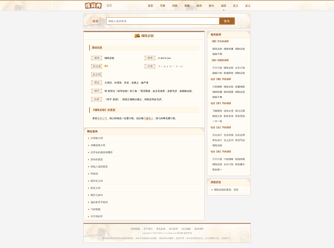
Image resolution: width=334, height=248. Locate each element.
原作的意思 (97, 159)
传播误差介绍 (98, 145)
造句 (211, 5)
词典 (174, 5)
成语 (223, 5)
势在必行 (217, 140)
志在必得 (240, 135)
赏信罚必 (240, 140)
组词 (199, 5)
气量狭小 (148, 118)
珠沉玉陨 (240, 111)
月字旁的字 (97, 216)
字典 (162, 5)
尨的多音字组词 (99, 202)
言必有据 (228, 135)
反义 (247, 5)
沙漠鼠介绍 (97, 138)
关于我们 (148, 229)
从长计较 (240, 68)
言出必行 (217, 135)
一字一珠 (217, 121)
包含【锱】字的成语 (221, 79)
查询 (227, 21)
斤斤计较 (217, 68)
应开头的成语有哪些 (102, 152)
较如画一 (217, 169)
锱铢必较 (240, 49)
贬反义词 (95, 188)
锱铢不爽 (217, 54)
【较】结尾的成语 (220, 60)
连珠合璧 (228, 111)
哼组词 (94, 173)
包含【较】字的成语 (221, 151)
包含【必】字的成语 (221, 127)
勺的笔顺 (95, 209)
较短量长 (240, 164)
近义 (235, 5)
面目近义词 (97, 181)
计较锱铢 (217, 86)
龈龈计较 (217, 73)
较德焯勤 (240, 159)
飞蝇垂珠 (217, 111)
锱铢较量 (228, 49)
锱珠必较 (217, 49)
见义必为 (228, 140)
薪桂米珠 (228, 116)
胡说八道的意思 (99, 166)
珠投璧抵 (240, 116)
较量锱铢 (240, 86)
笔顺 (187, 5)
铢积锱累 (228, 92)
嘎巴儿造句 (97, 195)
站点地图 (186, 229)
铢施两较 (228, 73)
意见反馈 (160, 229)
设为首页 (173, 229)
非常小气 (102, 118)
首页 (150, 5)
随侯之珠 (217, 116)
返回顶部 (198, 229)
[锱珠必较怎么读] (124, 66)
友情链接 (135, 229)
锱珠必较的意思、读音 (226, 189)
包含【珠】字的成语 (221, 103)
